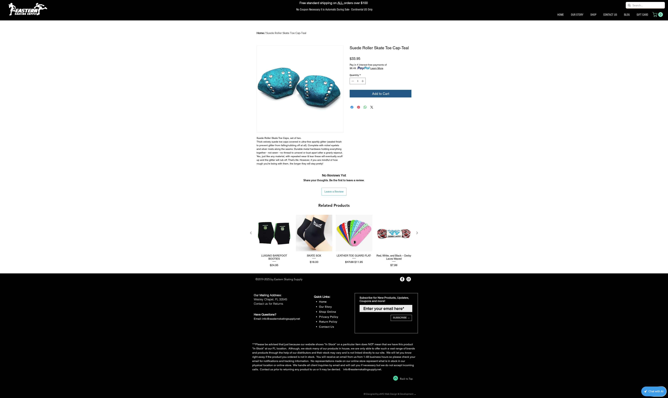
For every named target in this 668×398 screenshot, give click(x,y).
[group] (334, 242)
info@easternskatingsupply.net (281, 318)
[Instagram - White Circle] (408, 279)
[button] (658, 14)
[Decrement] (352, 81)
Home (260, 32)
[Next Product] (417, 233)
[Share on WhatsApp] (365, 107)
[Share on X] (372, 107)
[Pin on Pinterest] (358, 107)
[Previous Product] (251, 233)
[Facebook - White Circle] (402, 279)
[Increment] (363, 81)
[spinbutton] (358, 81)
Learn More (376, 68)
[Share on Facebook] (352, 107)
